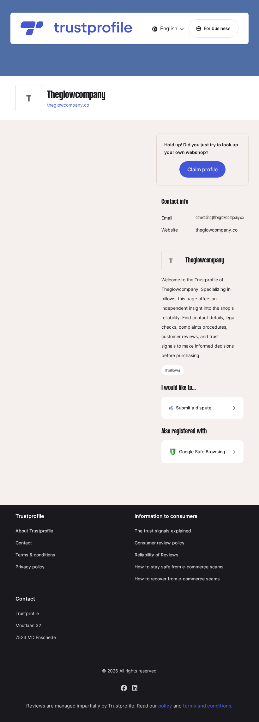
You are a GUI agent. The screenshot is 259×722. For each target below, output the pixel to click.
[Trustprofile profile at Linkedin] (135, 687)
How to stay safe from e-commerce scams (179, 566)
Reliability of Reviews (156, 554)
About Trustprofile (34, 530)
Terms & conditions (35, 554)
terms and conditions (207, 706)
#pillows (172, 370)
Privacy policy (30, 566)
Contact (23, 542)
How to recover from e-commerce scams (177, 578)
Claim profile (202, 169)
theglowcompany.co (68, 105)
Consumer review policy (159, 542)
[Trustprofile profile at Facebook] (124, 687)
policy (165, 706)
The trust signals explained (163, 530)
